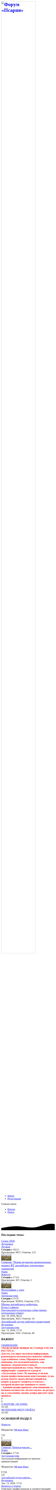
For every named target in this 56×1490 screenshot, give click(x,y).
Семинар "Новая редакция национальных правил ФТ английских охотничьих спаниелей (26, 1265)
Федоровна (7, 1244)
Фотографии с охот (12, 1289)
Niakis (4, 1271)
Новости (5, 1274)
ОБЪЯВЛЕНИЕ (9, 1345)
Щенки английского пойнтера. (19, 1304)
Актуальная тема (10, 1327)
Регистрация (14, 1198)
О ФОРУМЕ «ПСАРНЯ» (14, 1404)
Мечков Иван (21, 1429)
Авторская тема (9, 1295)
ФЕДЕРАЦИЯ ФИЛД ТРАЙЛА (18, 1409)
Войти (10, 1196)
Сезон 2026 (8, 1240)
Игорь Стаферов (10, 1307)
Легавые (5, 1246)
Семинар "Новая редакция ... (16, 1447)
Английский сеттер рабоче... (16, 1477)
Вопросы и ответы (11, 1486)
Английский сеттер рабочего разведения (25, 1321)
